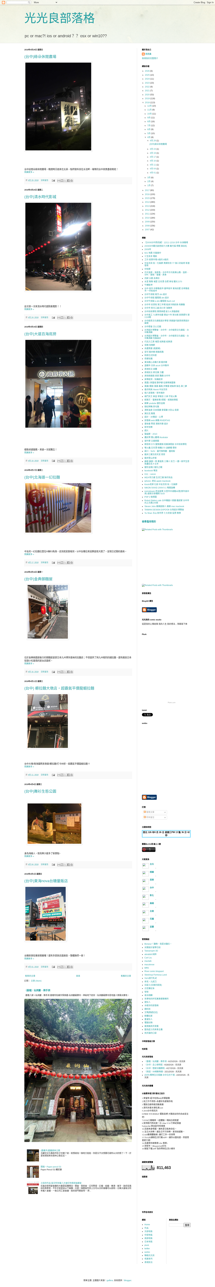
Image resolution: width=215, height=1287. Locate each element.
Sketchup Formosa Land (155, 975)
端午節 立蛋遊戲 (151, 441)
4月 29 (153, 140)
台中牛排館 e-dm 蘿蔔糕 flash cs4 (159, 301)
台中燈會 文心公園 (152, 326)
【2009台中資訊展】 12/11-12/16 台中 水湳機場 (166, 242)
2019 (147, 98)
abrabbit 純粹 (150, 954)
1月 (149, 185)
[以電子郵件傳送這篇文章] (58, 180)
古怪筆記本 (149, 988)
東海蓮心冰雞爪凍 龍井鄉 (155, 362)
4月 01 (153, 173)
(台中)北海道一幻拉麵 (42, 477)
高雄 (152, 903)
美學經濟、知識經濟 (153, 379)
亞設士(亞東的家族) (153, 985)
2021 (147, 90)
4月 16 (153, 161)
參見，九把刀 (150, 982)
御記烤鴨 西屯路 (151, 407)
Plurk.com (171, 702)
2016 (147, 194)
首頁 (78, 976)
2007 (147, 229)
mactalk (148, 961)
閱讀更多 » (29, 172)
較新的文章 (30, 976)
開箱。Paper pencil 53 (51, 1167)
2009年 (147, 249)
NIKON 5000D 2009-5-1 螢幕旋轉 (159, 488)
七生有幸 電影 (150, 256)
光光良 (148, 54)
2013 (147, 206)
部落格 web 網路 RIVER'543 (157, 420)
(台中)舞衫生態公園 (40, 791)
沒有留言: (45, 180)
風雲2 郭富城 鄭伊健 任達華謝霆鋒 (159, 383)
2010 (147, 218)
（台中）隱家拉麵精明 (154, 1068)
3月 (149, 177)
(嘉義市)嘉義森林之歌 (50, 1150)
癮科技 (147, 1009)
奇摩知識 (148, 359)
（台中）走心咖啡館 (153, 1065)
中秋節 (147, 269)
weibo (147, 1252)
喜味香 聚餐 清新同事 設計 (156, 424)
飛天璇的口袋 (150, 1033)
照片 (146, 431)
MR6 (146, 968)
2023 (147, 83)
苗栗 (152, 880)
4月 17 (153, 157)
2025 (147, 75)
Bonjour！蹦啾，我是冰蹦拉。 (158, 944)
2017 (147, 190)
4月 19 (153, 153)
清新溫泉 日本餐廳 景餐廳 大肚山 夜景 (161, 410)
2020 (147, 94)
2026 (147, 71)
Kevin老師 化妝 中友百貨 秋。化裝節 (160, 484)
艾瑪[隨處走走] (151, 1012)
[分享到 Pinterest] (71, 180)
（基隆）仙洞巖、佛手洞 (37, 990)
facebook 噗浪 (150, 470)
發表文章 (150, 812)
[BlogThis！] (62, 180)
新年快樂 (148, 427)
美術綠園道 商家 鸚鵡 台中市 (157, 376)
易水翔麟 (148, 995)
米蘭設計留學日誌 (152, 947)
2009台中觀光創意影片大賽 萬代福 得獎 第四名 (165, 246)
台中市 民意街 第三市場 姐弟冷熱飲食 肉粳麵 (164, 304)
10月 (149, 114)
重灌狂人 (148, 1019)
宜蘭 (152, 927)
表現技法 (148, 1262)
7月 (149, 125)
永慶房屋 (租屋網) (152, 348)
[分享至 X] (65, 180)
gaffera (110, 1280)
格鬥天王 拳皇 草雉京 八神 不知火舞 (160, 396)
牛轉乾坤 (148, 285)
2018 (147, 102)
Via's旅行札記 (150, 978)
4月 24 (153, 149)
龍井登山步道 (150, 458)
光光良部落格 (59, 18)
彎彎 (146, 992)
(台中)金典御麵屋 (38, 579)
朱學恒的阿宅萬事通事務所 (156, 999)
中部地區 (148, 1235)
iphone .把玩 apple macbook (157, 481)
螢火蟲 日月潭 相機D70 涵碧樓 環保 (160, 448)
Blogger (127, 1280)
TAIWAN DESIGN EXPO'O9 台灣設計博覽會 (164, 510)
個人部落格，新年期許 (154, 393)
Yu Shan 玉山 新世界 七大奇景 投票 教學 (162, 513)
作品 (146, 1228)
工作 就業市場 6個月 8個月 (156, 259)
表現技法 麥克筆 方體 (154, 372)
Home (147, 1224)
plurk (146, 1245)
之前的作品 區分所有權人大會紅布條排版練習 (61, 1183)
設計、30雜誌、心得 (153, 417)
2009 (147, 222)
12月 (149, 106)
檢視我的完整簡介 (150, 58)
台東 (152, 911)
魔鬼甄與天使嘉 (151, 1026)
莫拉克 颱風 (149, 413)
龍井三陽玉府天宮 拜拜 (154, 454)
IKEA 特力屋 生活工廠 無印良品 (158, 477)
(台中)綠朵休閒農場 (40, 57)
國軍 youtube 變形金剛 (154, 403)
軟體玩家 (148, 1016)
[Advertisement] (167, 557)
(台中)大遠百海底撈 (40, 334)
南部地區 (148, 1238)
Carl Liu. (148, 958)
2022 (147, 87)
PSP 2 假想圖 (150, 497)
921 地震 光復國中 (152, 253)
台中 (152, 888)
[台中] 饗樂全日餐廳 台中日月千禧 (159, 1075)
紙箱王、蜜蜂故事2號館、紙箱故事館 (161, 400)
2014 (147, 202)
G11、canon (150, 474)
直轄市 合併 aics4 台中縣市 (156, 365)
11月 (149, 110)
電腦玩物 (148, 1022)
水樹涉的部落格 (151, 1005)
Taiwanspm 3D (151, 951)
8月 (149, 121)
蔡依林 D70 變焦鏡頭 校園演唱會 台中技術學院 (165, 444)
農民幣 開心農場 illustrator (156, 437)
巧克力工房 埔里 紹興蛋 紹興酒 (158, 342)
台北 (152, 864)
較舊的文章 (126, 976)
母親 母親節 (149, 345)
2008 (147, 226)
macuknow (149, 964)
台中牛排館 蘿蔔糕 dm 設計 (156, 298)
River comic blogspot (154, 971)
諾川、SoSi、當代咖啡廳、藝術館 (159, 451)
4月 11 (153, 165)
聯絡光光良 (149, 1255)
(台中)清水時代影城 (40, 197)
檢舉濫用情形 (149, 521)
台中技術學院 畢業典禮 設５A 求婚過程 (161, 311)
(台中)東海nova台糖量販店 (46, 881)
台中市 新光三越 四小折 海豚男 (158, 308)
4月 (149, 137)
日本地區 (148, 1242)
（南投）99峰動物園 (153, 1071)
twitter (147, 1248)
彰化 (152, 895)
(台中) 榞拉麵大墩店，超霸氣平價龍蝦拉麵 (59, 688)
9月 (149, 117)
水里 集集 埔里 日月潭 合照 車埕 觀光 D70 (163, 281)
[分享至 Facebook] (68, 180)
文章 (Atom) (36, 981)
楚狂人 (147, 1002)
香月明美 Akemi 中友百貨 (155, 389)
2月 (149, 181)
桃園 (152, 872)
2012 (147, 210)
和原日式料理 (150, 355)
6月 (149, 129)
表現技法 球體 (150, 369)
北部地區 (148, 1231)
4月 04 (153, 169)
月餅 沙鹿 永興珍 (152, 278)
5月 (149, 133)
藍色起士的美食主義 (153, 1029)
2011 (147, 214)
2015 (147, 198)
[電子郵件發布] (53, 180)
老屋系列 (148, 1259)
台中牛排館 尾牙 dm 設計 (155, 294)
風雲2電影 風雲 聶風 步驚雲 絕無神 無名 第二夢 (165, 386)
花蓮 (152, 919)
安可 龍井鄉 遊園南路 (154, 352)
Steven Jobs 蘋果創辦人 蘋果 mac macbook (164, 506)
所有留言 (150, 817)
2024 (147, 79)
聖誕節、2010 (150, 434)
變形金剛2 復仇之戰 (153, 467)
